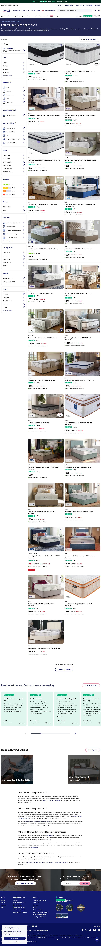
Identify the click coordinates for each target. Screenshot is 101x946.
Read (60, 716)
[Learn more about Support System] (15, 110)
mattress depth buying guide (51, 800)
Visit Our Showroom (39, 900)
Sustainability (37, 910)
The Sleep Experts (19, 910)
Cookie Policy (7, 934)
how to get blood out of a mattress (57, 862)
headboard (34, 847)
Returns (3, 902)
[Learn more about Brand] (7, 289)
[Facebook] (81, 930)
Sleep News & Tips (19, 907)
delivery (29, 933)
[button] (61, 45)
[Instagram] (89, 930)
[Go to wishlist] (94, 10)
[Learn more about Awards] (8, 273)
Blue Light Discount (39, 914)
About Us (36, 902)
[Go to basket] (99, 10)
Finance (15, 900)
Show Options (7, 75)
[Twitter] (85, 930)
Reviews (35, 905)
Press (35, 907)
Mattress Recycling (19, 902)
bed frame (49, 835)
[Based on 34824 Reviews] (64, 899)
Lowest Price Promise (28, 16)
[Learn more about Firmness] (10, 82)
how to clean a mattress (35, 862)
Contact (3, 905)
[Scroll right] (75, 734)
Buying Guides (17, 905)
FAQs (2, 907)
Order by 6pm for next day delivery (12, 16)
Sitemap (29, 930)
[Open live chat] (97, 939)
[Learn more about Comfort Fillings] (15, 123)
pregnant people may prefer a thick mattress (38, 821)
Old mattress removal (43, 16)
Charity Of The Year (39, 917)
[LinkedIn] (98, 930)
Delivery (3, 900)
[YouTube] (94, 930)
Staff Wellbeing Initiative (41, 912)
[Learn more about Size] (7, 58)
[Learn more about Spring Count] (12, 248)
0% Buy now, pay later (59, 16)
